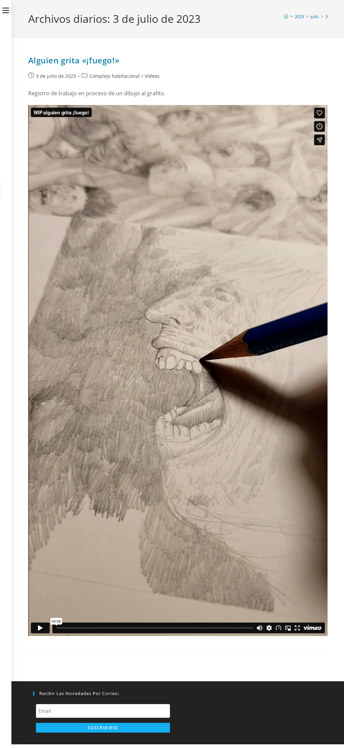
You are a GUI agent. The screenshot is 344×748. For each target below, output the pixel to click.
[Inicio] (286, 16)
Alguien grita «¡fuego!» (74, 60)
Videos (152, 76)
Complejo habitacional (114, 76)
